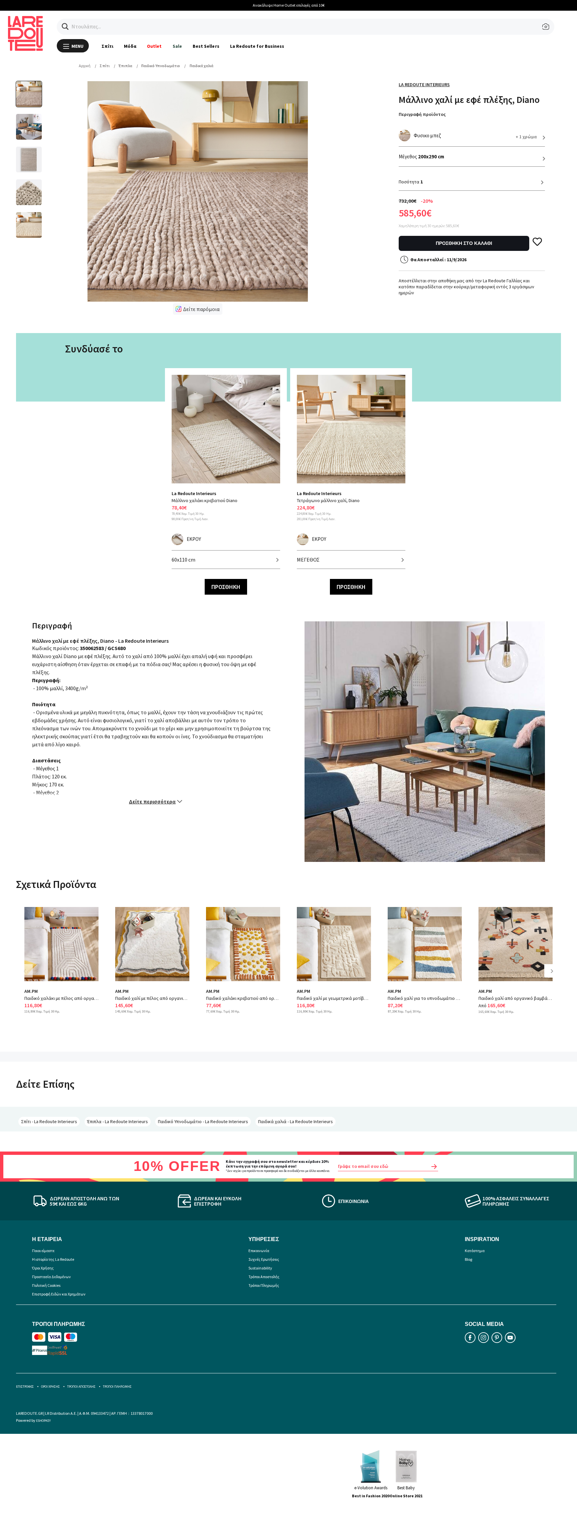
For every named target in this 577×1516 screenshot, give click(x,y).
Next (554, 975)
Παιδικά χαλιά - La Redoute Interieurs (295, 1121)
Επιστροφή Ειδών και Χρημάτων (58, 1294)
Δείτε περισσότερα (152, 801)
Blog (468, 1259)
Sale (177, 46)
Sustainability (260, 1267)
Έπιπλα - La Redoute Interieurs (117, 1121)
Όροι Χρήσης (43, 1267)
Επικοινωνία (258, 1250)
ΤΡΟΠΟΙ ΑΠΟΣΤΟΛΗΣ (81, 1386)
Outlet (154, 46)
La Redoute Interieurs (424, 85)
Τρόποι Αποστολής (263, 1276)
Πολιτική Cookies (46, 1285)
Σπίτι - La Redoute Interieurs (49, 1121)
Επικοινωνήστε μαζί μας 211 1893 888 (288, 5)
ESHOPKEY (43, 1420)
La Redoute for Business (257, 46)
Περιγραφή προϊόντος (422, 114)
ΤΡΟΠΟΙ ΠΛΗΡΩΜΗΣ (117, 1386)
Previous (29, 975)
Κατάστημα (475, 1250)
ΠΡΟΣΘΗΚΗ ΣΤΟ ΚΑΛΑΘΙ (464, 243)
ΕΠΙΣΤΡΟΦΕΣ (25, 1386)
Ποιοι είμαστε (43, 1250)
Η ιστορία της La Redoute (53, 1259)
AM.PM (31, 991)
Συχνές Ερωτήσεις (263, 1259)
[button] (65, 26)
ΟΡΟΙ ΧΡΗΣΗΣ (50, 1386)
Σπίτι (107, 46)
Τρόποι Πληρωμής (263, 1285)
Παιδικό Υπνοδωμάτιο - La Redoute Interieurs (203, 1121)
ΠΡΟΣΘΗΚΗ (225, 587)
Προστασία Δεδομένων (51, 1276)
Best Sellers (206, 46)
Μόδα (130, 46)
